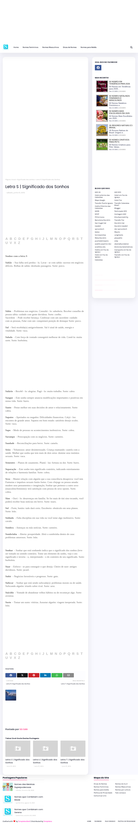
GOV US (98, 192)
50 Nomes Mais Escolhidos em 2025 (119, 112)
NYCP (97, 214)
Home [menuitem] (16, 47)
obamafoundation (121, 244)
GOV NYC (117, 192)
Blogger (117, 208)
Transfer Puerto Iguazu (104, 203)
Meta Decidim (100, 238)
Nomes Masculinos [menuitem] (50, 47)
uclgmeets (118, 235)
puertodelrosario (101, 241)
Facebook (98, 821)
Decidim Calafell (121, 226)
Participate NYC (120, 211)
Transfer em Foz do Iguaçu (122, 256)
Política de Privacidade (103, 793)
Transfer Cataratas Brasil (121, 204)
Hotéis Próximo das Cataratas (103, 207)
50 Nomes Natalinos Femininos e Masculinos (119, 98)
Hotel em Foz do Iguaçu (120, 196)
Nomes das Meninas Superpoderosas (24, 786)
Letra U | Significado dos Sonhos (45, 761)
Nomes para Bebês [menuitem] (88, 47)
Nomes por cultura (122, 790)
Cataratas (99, 260)
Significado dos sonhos (26, 179)
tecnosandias (100, 235)
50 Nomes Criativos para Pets (119, 141)
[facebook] (98, 67)
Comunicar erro (100, 796)
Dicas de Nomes (100, 784)
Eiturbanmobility (121, 217)
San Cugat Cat (100, 223)
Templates (48, 821)
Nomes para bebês (101, 790)
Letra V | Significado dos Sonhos (17, 761)
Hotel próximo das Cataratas (102, 196)
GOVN (97, 211)
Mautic (117, 232)
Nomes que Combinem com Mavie (28, 798)
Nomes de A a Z (121, 784)
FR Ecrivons (99, 217)
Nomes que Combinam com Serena (28, 811)
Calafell (98, 226)
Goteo (97, 232)
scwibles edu (100, 247)
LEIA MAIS (122, 91)
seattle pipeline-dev (103, 244)
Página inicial (10, 179)
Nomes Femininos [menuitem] (30, 47)
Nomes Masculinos (123, 787)
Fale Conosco (110, 821)
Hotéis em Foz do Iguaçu (102, 251)
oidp (116, 241)
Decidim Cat (119, 223)
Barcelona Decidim (102, 220)
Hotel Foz (118, 200)
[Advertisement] (69, 23)
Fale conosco (120, 793)
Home (89, 821)
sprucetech (99, 229)
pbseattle (118, 238)
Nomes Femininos (101, 787)
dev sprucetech (120, 229)
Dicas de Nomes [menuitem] (70, 47)
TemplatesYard (24, 821)
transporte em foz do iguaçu (122, 251)
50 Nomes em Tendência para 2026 (119, 82)
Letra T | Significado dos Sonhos (72, 761)
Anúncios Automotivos (123, 247)
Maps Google (100, 200)
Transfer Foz (119, 220)
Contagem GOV (120, 214)
